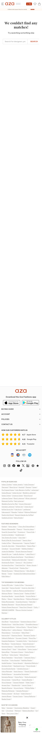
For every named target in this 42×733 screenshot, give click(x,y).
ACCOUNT (5, 414)
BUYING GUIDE (7, 409)
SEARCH (34, 41)
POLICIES (5, 419)
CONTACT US (6, 424)
